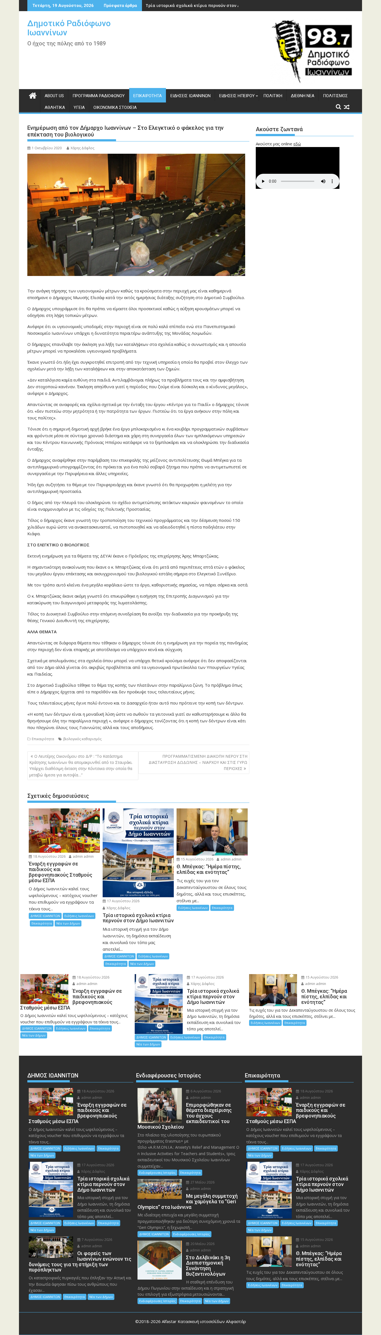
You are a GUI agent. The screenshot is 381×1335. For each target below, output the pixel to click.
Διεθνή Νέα (302, 95)
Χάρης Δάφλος (82, 148)
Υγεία (79, 107)
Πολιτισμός (335, 95)
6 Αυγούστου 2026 (205, 1091)
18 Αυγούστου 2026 (49, 856)
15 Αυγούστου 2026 (196, 859)
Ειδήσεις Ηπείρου (237, 95)
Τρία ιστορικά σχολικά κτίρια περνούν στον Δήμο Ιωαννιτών (207, 5)
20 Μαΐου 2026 (202, 1243)
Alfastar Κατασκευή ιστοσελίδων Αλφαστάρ (204, 1321)
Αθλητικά (55, 107)
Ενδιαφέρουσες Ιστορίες (157, 1172)
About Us (54, 95)
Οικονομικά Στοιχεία (115, 107)
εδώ (297, 143)
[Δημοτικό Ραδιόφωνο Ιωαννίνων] (32, 95)
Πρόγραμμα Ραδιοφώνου (99, 95)
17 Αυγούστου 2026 (122, 901)
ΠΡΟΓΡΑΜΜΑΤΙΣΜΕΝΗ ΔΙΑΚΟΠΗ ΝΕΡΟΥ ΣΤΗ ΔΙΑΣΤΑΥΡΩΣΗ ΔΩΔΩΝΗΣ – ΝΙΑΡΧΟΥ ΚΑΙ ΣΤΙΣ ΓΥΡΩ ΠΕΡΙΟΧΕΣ (198, 762)
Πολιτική (272, 95)
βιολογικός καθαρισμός (82, 739)
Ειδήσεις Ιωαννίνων (190, 95)
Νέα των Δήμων (68, 923)
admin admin (83, 856)
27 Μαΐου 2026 (202, 1182)
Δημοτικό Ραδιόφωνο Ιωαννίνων (69, 27)
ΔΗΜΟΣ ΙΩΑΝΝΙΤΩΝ (45, 916)
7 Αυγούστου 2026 (96, 1239)
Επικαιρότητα (147, 95)
